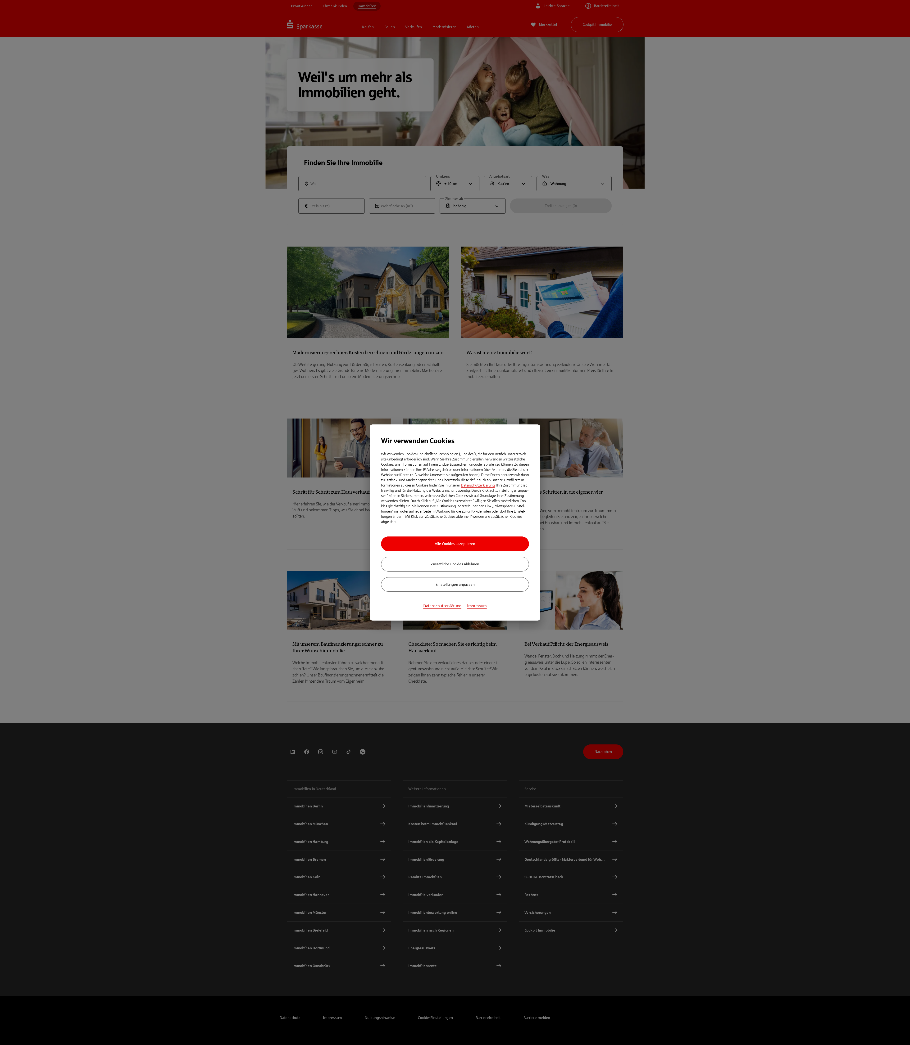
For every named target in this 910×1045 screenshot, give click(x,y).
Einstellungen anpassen (455, 584)
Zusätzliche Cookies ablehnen (455, 564)
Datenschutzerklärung (478, 485)
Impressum (477, 606)
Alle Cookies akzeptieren (455, 544)
